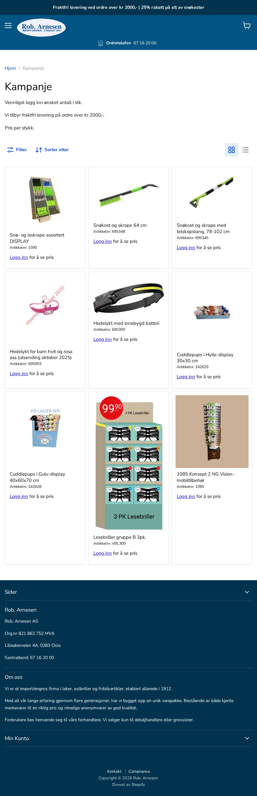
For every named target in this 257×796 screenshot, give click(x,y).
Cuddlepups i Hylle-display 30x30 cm (205, 358)
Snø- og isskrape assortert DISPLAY (37, 238)
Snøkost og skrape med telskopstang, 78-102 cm (203, 228)
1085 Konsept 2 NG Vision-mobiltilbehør (205, 477)
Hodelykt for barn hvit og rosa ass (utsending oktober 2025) (41, 354)
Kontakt (114, 771)
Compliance (139, 771)
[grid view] (232, 150)
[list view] (245, 150)
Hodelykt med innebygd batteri (126, 323)
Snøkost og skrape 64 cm (120, 225)
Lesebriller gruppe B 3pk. (119, 537)
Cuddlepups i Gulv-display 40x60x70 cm (37, 477)
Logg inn (19, 257)
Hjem (10, 68)
